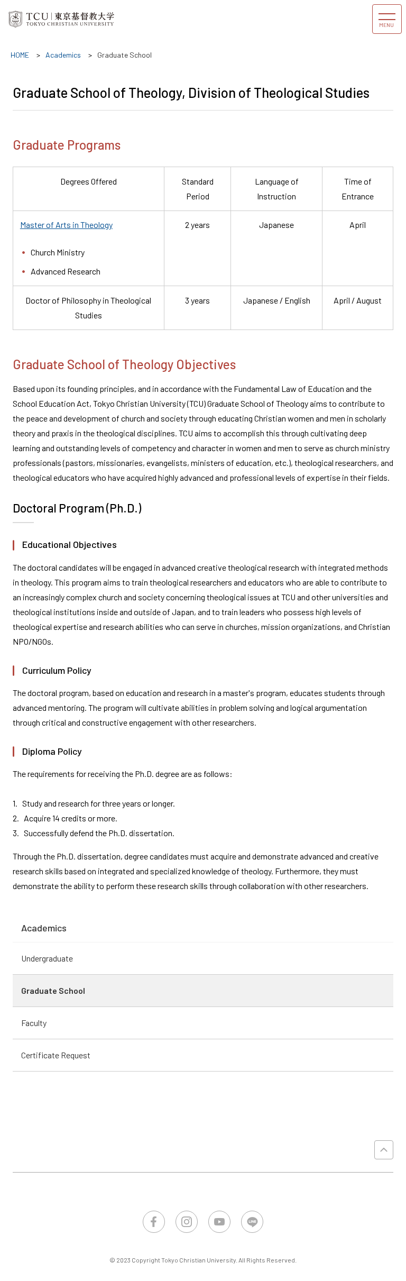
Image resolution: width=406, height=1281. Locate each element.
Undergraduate (47, 958)
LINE (252, 1222)
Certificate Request (55, 1055)
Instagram (187, 1222)
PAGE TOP (383, 1149)
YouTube (219, 1222)
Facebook (154, 1222)
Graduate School (53, 990)
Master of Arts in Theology (66, 224)
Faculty (34, 1023)
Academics (44, 928)
